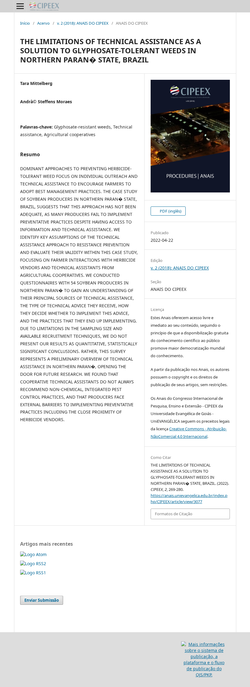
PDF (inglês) (170, 211)
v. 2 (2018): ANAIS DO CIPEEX (83, 23)
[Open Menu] (20, 6)
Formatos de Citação (173, 513)
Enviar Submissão (41, 600)
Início (25, 23)
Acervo (43, 23)
